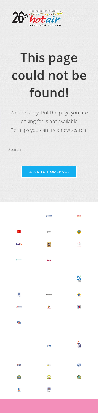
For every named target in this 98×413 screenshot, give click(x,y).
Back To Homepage (49, 171)
